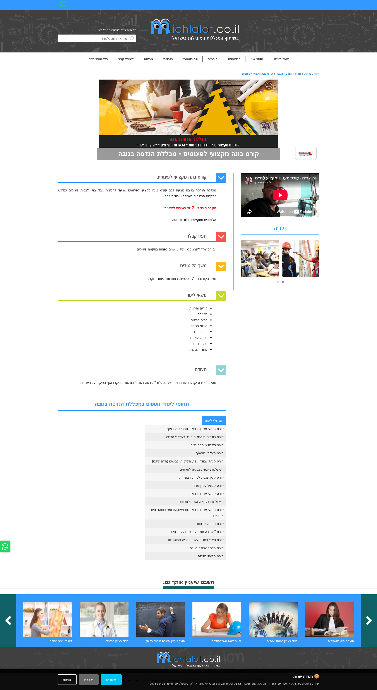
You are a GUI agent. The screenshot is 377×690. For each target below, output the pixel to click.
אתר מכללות (311, 73)
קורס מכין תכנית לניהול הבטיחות (201, 477)
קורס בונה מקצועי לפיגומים (257, 73)
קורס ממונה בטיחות (210, 523)
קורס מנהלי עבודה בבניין (207, 493)
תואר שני (256, 59)
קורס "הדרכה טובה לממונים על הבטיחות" (195, 531)
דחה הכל (88, 680)
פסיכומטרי (190, 59)
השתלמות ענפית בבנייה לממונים (202, 469)
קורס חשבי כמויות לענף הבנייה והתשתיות (196, 539)
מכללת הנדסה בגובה (288, 73)
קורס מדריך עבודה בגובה (207, 547)
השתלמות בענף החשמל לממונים (201, 501)
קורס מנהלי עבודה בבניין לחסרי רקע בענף (195, 428)
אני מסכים (111, 680)
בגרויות (168, 59)
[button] (283, 282)
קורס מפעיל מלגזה (211, 555)
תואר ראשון (281, 59)
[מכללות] (195, 30)
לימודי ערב (126, 59)
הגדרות (67, 680)
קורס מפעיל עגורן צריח (208, 485)
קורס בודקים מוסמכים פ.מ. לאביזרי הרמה (195, 436)
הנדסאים (234, 59)
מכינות (148, 59)
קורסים (213, 59)
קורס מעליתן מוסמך (210, 452)
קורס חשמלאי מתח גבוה (207, 444)
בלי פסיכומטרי (98, 59)
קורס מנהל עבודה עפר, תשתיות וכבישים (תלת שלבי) (188, 461)
